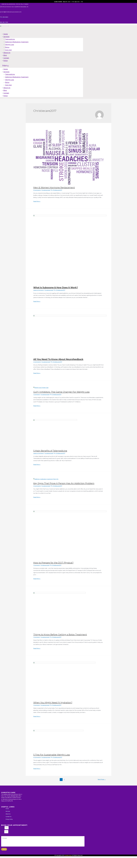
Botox (7, 47)
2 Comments (37, 362)
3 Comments (37, 486)
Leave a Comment (38, 290)
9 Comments (37, 190)
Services (6, 37)
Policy (5, 60)
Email (2, 831)
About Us (6, 53)
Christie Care (68, 855)
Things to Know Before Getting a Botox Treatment (60, 634)
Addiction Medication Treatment (16, 42)
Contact (6, 58)
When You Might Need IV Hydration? (52, 702)
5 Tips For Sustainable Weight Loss (51, 754)
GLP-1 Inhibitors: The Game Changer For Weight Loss (61, 392)
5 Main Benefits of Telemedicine (50, 450)
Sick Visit (8, 50)
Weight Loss (9, 44)
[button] (41, 66)
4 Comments (37, 757)
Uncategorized (46, 190)
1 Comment (36, 394)
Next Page (102, 779)
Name (3, 827)
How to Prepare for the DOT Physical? (53, 562)
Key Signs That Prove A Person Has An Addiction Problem (63, 483)
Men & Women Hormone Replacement (54, 187)
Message (3, 835)
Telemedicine (10, 39)
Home (5, 34)
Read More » (36, 201)
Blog (5, 55)
